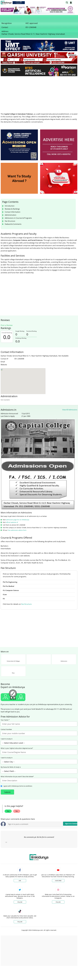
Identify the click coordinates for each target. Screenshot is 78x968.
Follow (19, 902)
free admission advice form (17, 530)
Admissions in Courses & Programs (18, 218)
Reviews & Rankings (12, 209)
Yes (8, 811)
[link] (19, 2)
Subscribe (58, 880)
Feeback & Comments (13, 224)
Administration (10, 215)
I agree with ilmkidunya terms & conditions (17, 786)
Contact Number (6, 729)
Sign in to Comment (71, 824)
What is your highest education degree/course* (17, 748)
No (17, 811)
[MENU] (75, 2)
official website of (12, 522)
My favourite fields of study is (11, 767)
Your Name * (5, 720)
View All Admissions (69, 410)
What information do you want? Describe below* (17, 776)
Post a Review (6, 325)
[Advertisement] (39, 93)
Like (20, 880)
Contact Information (12, 212)
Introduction (9, 206)
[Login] (71, 2)
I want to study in (6, 739)
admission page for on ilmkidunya (17, 520)
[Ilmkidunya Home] (6, 3)
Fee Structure (10, 221)
